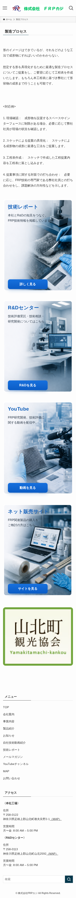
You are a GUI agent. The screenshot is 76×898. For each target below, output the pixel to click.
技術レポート (11, 749)
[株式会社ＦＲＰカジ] (38, 8)
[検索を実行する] (69, 879)
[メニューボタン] (5, 8)
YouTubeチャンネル (16, 764)
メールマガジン (13, 756)
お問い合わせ (11, 778)
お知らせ (8, 735)
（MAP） (56, 819)
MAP (6, 771)
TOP (6, 707)
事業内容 (8, 721)
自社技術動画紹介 (14, 742)
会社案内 (8, 714)
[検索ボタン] (71, 8)
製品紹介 (8, 728)
